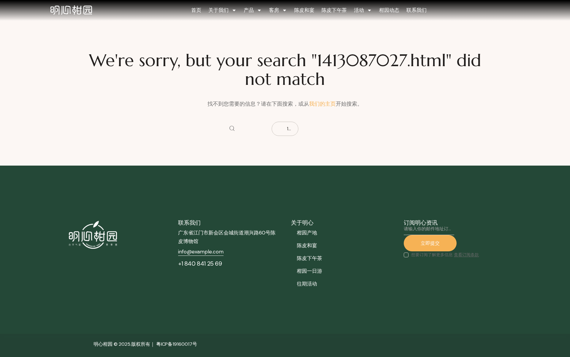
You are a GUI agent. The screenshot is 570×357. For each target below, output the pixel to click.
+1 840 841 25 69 (200, 263)
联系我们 (416, 10)
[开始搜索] (232, 129)
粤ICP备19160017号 (176, 344)
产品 (249, 10)
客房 (274, 10)
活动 (359, 10)
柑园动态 (389, 10)
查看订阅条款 (466, 255)
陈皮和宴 (304, 10)
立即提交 (430, 243)
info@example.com (201, 251)
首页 (196, 10)
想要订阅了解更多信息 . (445, 254)
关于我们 (218, 10)
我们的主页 (322, 103)
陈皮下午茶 (334, 10)
